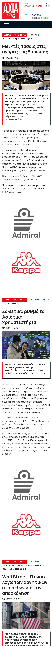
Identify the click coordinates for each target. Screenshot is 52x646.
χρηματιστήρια (23, 38)
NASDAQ (37, 565)
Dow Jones (24, 565)
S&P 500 (7, 568)
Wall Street (9, 565)
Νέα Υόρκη (20, 568)
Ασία (44, 299)
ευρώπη (7, 38)
